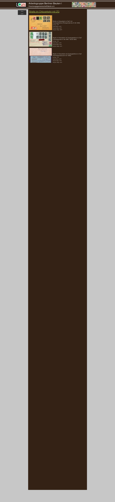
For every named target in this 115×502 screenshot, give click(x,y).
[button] (40, 22)
